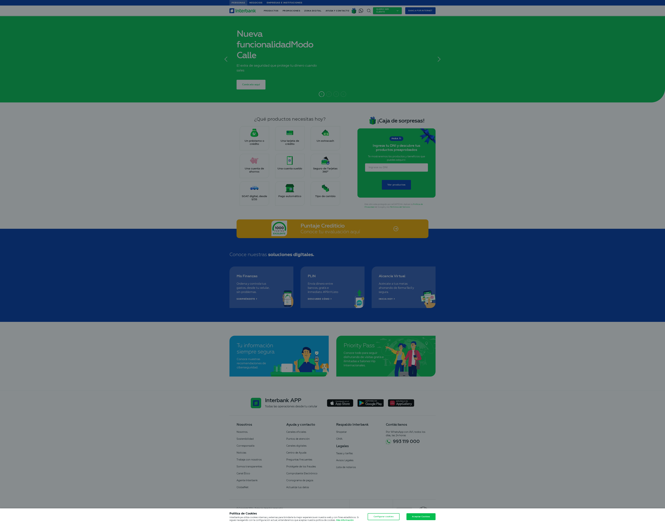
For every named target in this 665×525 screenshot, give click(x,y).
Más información (345, 520)
